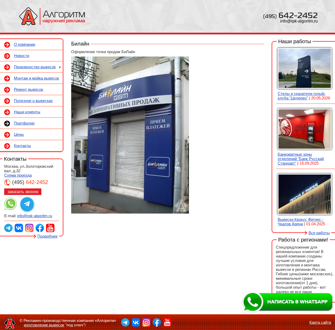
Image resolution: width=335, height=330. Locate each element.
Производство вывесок (35, 67)
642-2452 (290, 15)
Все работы (319, 233)
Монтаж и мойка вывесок (36, 78)
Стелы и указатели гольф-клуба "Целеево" (302, 95)
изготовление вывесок (44, 325)
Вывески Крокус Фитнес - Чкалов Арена (300, 221)
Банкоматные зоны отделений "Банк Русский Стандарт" (301, 158)
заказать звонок (23, 191)
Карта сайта (320, 322)
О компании (24, 44)
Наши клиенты (27, 112)
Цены (19, 134)
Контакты (22, 145)
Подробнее (47, 236)
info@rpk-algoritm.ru (299, 21)
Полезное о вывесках (33, 100)
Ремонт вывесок (28, 89)
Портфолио (24, 123)
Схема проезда (18, 175)
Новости (21, 55)
